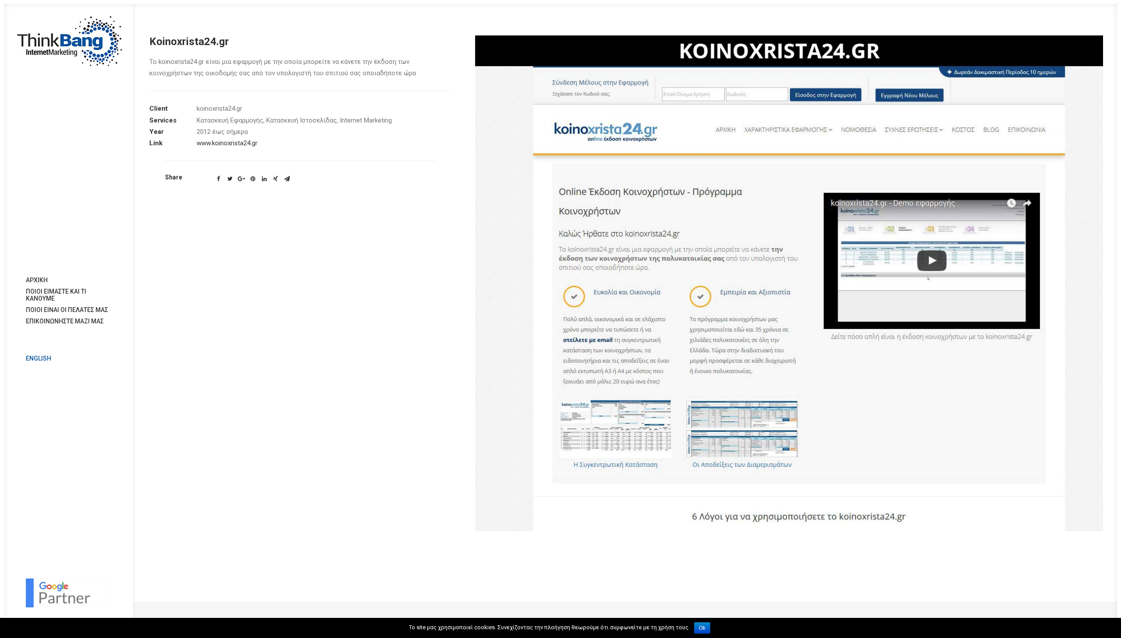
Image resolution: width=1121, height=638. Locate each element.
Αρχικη (37, 280)
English (38, 358)
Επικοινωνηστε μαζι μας (65, 321)
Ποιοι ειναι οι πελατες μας (67, 309)
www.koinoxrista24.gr (227, 143)
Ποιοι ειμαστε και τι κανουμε (56, 295)
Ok (702, 628)
